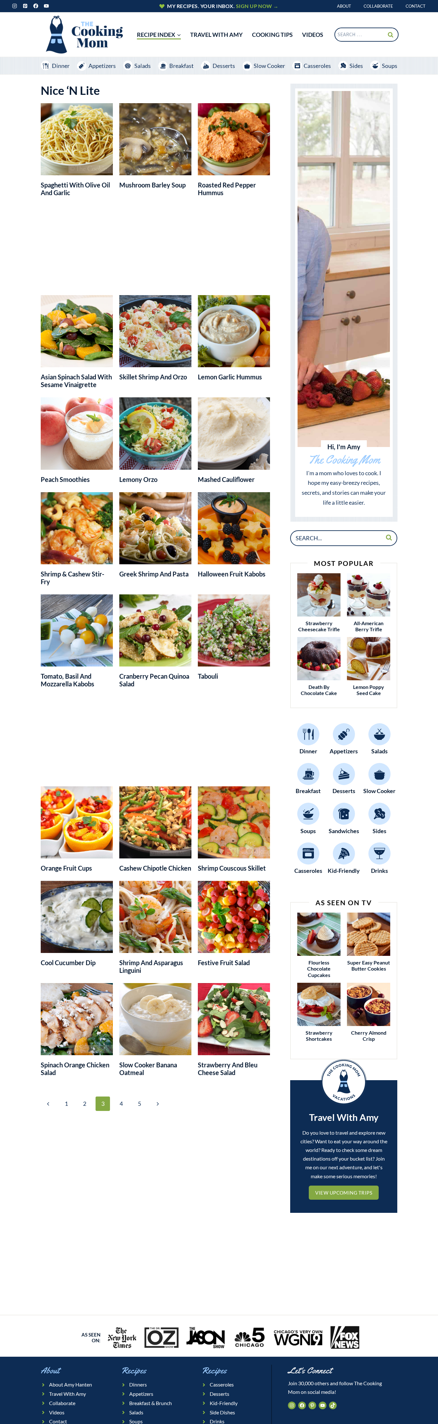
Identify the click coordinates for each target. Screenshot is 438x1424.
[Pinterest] (25, 6)
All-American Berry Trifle (368, 626)
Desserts (224, 65)
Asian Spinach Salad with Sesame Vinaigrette (76, 380)
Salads (142, 65)
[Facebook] (35, 6)
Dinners (138, 1384)
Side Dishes (222, 1412)
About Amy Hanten (70, 1384)
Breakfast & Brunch (150, 1403)
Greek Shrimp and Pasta (154, 574)
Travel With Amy (216, 34)
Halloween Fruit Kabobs (231, 574)
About (344, 6)
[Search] (389, 537)
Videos (56, 1412)
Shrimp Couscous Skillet (232, 868)
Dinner (61, 65)
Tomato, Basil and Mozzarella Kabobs (67, 680)
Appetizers (101, 65)
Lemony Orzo (138, 479)
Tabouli (208, 676)
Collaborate (378, 6)
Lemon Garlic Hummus (230, 377)
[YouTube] (46, 6)
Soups (389, 65)
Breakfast (181, 65)
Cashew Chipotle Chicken (155, 868)
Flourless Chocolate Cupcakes (319, 968)
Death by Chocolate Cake (319, 690)
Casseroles (317, 65)
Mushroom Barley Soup (152, 185)
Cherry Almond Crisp (368, 1036)
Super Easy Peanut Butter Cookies (368, 965)
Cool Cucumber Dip (68, 962)
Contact (415, 6)
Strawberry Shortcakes (319, 1036)
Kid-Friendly (224, 1403)
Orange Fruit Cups (66, 868)
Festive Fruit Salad (224, 962)
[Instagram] (14, 6)
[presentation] (319, 595)
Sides (356, 65)
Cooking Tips (272, 34)
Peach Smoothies (65, 479)
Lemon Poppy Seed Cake (368, 690)
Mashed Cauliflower (226, 479)
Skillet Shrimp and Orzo (153, 377)
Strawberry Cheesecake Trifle (319, 626)
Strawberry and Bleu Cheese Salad (227, 1068)
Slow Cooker (269, 65)
